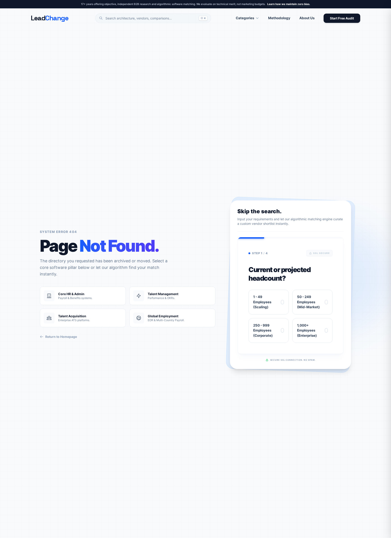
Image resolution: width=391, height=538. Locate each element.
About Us (307, 18)
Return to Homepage (61, 337)
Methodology (279, 18)
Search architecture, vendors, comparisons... (155, 18)
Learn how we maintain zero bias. (288, 4)
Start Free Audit (342, 18)
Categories (245, 18)
